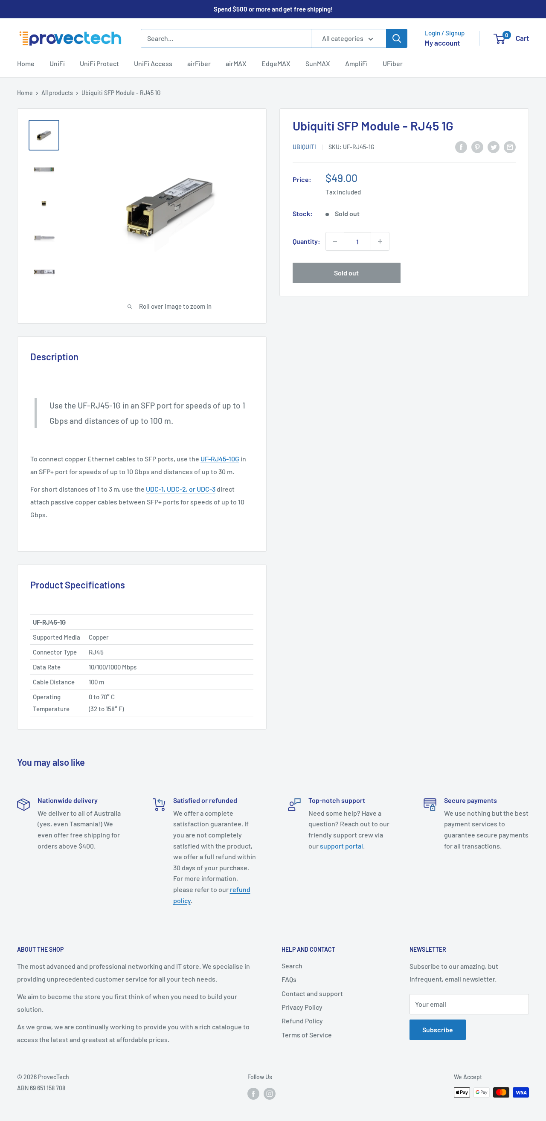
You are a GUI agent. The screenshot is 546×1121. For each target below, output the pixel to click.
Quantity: (306, 242)
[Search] (396, 38)
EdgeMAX (275, 63)
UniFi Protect (99, 63)
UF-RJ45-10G (219, 459)
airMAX (236, 63)
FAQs (289, 979)
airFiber (199, 63)
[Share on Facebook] (461, 146)
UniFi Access (153, 63)
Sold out (346, 273)
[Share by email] (510, 146)
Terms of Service (307, 1035)
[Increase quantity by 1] (380, 241)
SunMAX (317, 63)
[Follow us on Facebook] (253, 1093)
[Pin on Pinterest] (477, 146)
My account (442, 42)
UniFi (57, 63)
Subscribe (437, 1029)
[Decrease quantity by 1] (335, 241)
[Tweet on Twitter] (494, 146)
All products (57, 92)
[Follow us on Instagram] (270, 1093)
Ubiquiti (304, 147)
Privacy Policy (302, 1007)
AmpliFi (356, 63)
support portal (341, 846)
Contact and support (312, 993)
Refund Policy (302, 1021)
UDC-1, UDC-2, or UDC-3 (180, 489)
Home (26, 63)
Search (292, 966)
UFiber (393, 63)
